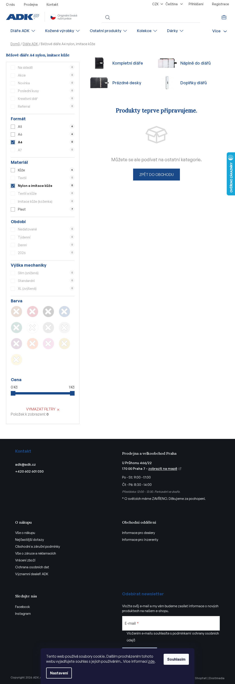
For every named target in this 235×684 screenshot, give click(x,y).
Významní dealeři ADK (31, 574)
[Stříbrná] (64, 327)
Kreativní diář (45, 99)
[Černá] (48, 311)
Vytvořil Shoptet (195, 678)
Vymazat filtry (40, 409)
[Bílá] (32, 327)
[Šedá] (48, 327)
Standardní (45, 281)
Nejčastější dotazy (29, 539)
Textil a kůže (45, 193)
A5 (45, 127)
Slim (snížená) (45, 273)
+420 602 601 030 (29, 471)
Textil (45, 178)
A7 (45, 150)
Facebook (22, 607)
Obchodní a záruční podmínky (37, 546)
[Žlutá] (16, 359)
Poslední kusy (45, 91)
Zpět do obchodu (156, 174)
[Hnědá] (16, 311)
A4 (45, 142)
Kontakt (52, 4)
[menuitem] (23, 30)
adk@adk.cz (25, 464)
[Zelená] (16, 327)
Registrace (220, 4)
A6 (45, 134)
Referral (45, 106)
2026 (45, 253)
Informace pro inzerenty (140, 539)
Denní (45, 245)
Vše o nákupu (25, 533)
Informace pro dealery (138, 533)
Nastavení (59, 673)
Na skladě (45, 67)
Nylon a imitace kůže (45, 186)
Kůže (45, 170)
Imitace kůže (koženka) (45, 201)
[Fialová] (16, 343)
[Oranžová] (32, 343)
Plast (45, 209)
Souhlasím (176, 659)
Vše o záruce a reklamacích (35, 553)
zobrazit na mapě (162, 468)
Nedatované (45, 229)
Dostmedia (216, 678)
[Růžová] (48, 343)
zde (151, 661)
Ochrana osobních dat (32, 567)
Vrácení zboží (25, 560)
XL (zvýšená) (45, 288)
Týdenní (45, 237)
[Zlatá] (64, 343)
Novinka (45, 83)
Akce (45, 75)
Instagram (23, 613)
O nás (10, 4)
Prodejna (31, 4)
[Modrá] (64, 311)
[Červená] (32, 311)
